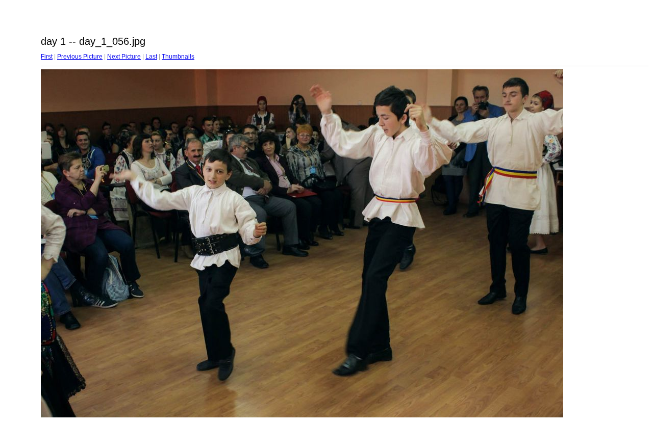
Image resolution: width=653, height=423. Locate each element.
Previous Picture (80, 56)
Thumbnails (178, 56)
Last (151, 56)
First (47, 56)
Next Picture (124, 56)
